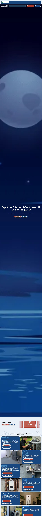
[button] (11, 6)
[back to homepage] (4, 6)
